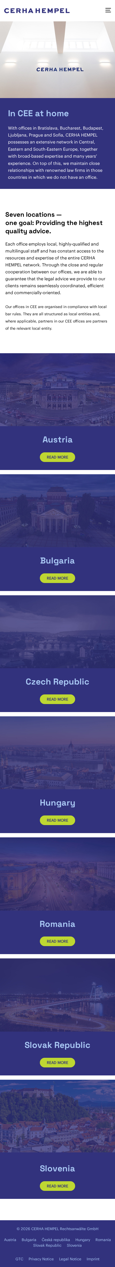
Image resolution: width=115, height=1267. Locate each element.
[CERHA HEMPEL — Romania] (57, 873)
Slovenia (74, 1245)
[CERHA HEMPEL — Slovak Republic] (57, 994)
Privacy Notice (41, 1259)
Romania (103, 1239)
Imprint (93, 1259)
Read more (57, 457)
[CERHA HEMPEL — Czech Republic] (57, 631)
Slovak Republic (47, 1245)
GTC (19, 1259)
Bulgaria (29, 1239)
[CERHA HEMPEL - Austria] (57, 389)
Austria (10, 1239)
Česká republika (56, 1239)
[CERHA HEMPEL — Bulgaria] (57, 510)
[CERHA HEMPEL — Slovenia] (57, 1116)
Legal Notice (70, 1259)
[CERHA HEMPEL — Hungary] (57, 752)
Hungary (82, 1239)
